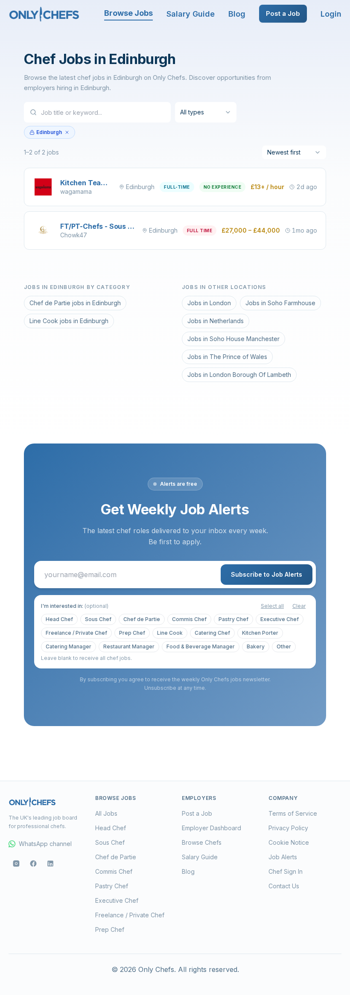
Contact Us (283, 886)
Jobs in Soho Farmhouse (280, 302)
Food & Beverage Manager (200, 646)
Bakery (256, 646)
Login (331, 13)
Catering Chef (212, 633)
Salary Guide (190, 13)
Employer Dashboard (211, 828)
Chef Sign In (285, 871)
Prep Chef (132, 633)
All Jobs (106, 813)
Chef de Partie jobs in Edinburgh (75, 302)
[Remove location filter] (67, 132)
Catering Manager (68, 646)
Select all (272, 606)
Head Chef (59, 619)
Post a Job (283, 13)
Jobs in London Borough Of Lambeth (239, 374)
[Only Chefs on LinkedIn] (50, 863)
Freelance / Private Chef (76, 633)
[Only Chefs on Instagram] (16, 863)
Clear (299, 606)
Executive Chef (279, 619)
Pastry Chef (233, 619)
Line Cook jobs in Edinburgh (68, 320)
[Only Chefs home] (44, 13)
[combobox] (205, 112)
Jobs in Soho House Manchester (233, 338)
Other (284, 646)
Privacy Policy (288, 828)
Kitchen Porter (260, 633)
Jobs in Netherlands (215, 320)
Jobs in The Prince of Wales (227, 356)
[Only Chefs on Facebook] (33, 863)
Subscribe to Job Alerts (266, 574)
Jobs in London (209, 302)
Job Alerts (282, 857)
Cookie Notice (288, 842)
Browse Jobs (128, 13)
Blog (236, 13)
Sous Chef (98, 619)
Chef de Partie (141, 619)
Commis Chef (189, 619)
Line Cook (170, 633)
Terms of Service (292, 813)
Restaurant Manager (129, 646)
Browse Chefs (202, 842)
